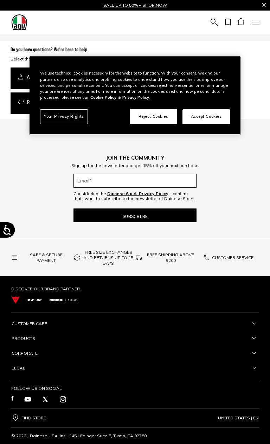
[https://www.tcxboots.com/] (35, 300)
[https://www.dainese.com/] (15, 300)
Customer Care (29, 323)
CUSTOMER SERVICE (232, 257)
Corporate (25, 353)
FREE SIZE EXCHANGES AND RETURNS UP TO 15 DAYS (108, 258)
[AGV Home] (19, 22)
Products (23, 338)
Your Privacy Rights (64, 116)
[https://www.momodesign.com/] (64, 300)
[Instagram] (62, 399)
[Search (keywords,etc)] (213, 22)
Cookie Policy (103, 97)
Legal (18, 368)
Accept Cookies (206, 116)
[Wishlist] (227, 22)
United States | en (238, 418)
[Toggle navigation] (254, 22)
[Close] (264, 5)
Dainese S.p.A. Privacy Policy (137, 193)
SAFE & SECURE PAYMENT (46, 257)
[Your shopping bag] (240, 22)
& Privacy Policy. (134, 97)
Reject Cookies (153, 116)
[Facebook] (12, 399)
